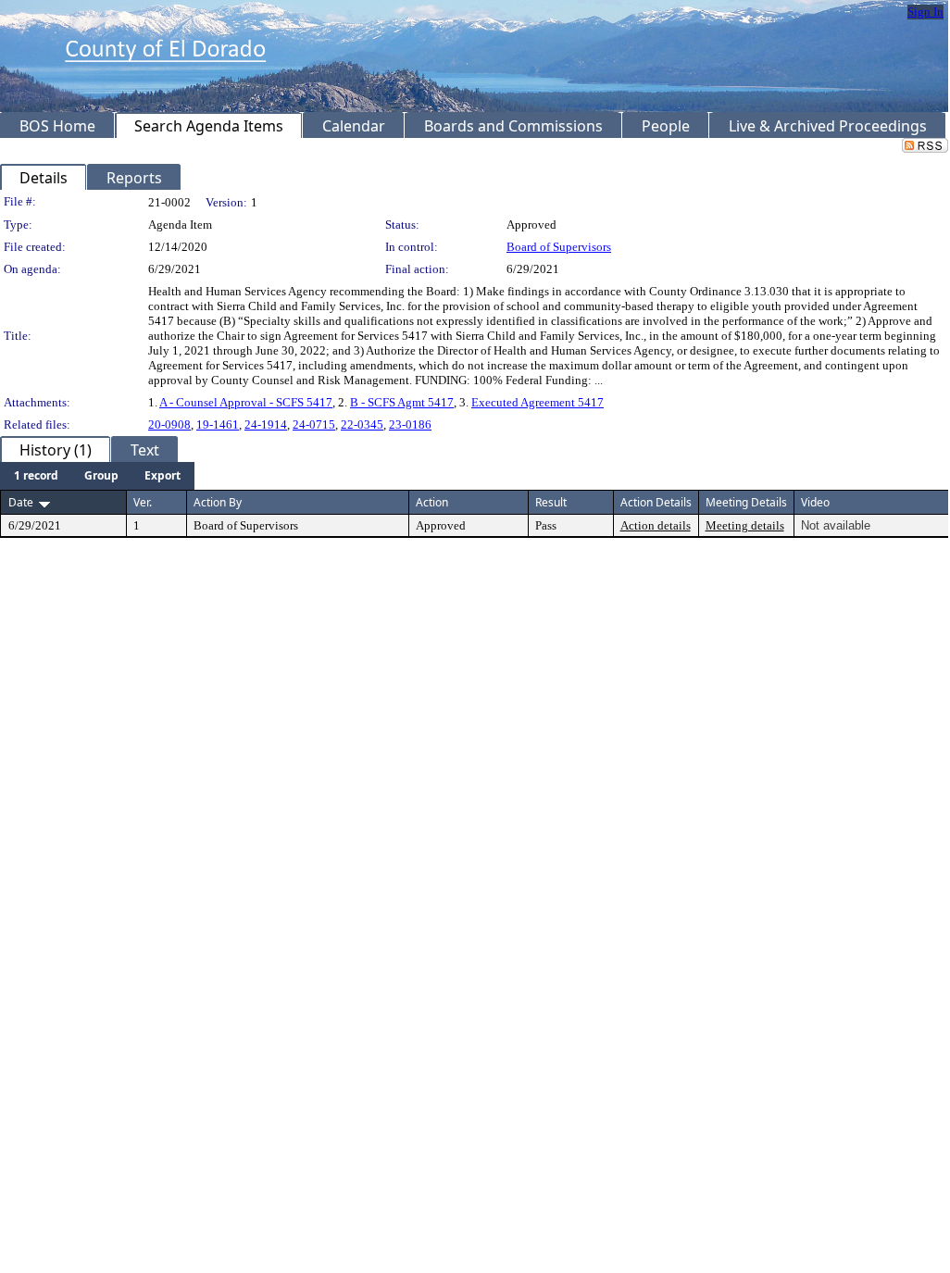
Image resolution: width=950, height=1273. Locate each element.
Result (551, 502)
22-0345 (362, 424)
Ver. (142, 502)
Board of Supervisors (558, 247)
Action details (655, 525)
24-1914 (265, 424)
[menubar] (97, 476)
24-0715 (314, 424)
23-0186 (410, 424)
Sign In (925, 12)
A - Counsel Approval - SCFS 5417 (245, 402)
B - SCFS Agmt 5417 (402, 402)
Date (20, 502)
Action (432, 502)
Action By (218, 502)
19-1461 (217, 424)
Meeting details (745, 525)
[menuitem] (36, 476)
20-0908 (169, 424)
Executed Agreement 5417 (537, 402)
